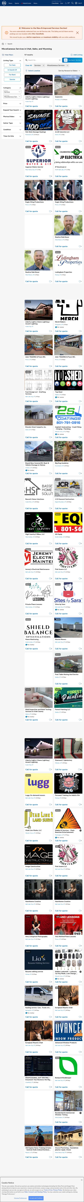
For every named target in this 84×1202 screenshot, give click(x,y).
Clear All (28, 65)
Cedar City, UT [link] (29, 101)
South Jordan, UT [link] (60, 537)
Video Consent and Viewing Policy (35, 1192)
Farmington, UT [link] (59, 835)
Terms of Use (48, 1190)
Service (12, 79)
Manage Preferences (20, 1198)
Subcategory (6, 95)
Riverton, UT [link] (58, 99)
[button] (19, 92)
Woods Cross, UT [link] (60, 431)
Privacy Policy (57, 1190)
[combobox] (12, 91)
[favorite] (50, 106)
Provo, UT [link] (28, 205)
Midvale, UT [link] (58, 763)
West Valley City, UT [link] (31, 169)
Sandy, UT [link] (58, 677)
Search (10, 44)
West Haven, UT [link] (59, 240)
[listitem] (39, 91)
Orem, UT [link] (57, 134)
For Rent (12, 75)
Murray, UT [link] (58, 275)
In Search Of (12, 70)
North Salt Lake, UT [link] (60, 169)
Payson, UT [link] (28, 1152)
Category (6, 90)
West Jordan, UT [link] (29, 537)
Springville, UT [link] (29, 1010)
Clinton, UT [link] (28, 468)
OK (81, 1180)
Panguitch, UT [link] (59, 324)
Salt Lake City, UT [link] (30, 396)
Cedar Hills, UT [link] (29, 502)
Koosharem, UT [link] (59, 466)
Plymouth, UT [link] (29, 134)
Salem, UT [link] (28, 714)
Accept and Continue (36, 1198)
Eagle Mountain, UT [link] (60, 502)
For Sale (12, 65)
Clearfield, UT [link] (29, 1082)
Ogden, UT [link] (58, 394)
